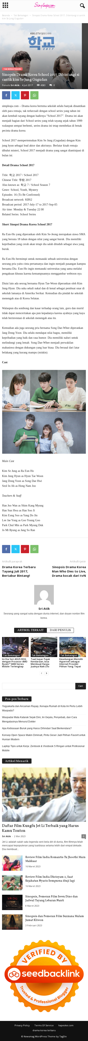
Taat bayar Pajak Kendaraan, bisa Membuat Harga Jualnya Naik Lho (40, 662)
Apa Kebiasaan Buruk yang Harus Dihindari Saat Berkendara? (37, 728)
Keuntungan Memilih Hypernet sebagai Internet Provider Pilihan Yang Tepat (71, 662)
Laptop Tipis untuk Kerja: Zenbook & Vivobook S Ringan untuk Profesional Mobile (43, 748)
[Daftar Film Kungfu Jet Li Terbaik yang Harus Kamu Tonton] (44, 794)
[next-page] (46, 673)
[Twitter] (15, 95)
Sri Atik (15, 85)
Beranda (6, 15)
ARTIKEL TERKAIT (30, 630)
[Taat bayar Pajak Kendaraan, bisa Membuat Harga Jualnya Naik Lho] (44, 647)
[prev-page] (41, 673)
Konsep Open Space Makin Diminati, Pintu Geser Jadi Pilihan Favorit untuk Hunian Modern (43, 737)
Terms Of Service (44, 1025)
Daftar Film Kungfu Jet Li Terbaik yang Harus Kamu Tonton (40, 828)
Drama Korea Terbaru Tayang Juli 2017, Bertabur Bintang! (19, 571)
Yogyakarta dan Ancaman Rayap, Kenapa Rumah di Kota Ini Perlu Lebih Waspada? (42, 708)
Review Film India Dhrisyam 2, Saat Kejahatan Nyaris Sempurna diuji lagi (50, 879)
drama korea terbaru (44, 1030)
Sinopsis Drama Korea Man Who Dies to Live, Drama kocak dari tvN (69, 571)
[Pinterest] (25, 95)
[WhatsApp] (34, 95)
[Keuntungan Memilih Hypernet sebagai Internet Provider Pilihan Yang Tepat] (72, 647)
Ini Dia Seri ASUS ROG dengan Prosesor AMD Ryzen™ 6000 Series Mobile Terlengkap (14, 662)
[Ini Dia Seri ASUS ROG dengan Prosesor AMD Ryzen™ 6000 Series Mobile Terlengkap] (15, 647)
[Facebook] (6, 95)
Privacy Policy (22, 1025)
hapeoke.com (65, 1025)
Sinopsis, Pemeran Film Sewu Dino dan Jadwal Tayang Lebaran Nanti (51, 899)
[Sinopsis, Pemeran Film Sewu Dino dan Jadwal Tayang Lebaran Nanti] (12, 902)
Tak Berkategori (21, 15)
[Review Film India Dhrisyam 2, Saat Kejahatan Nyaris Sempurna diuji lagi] (12, 882)
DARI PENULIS (60, 630)
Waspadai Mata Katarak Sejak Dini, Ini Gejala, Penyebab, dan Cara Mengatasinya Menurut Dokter (39, 719)
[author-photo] (44, 595)
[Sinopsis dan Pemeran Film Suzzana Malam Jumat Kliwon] (12, 922)
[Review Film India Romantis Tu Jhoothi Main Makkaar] (12, 863)
